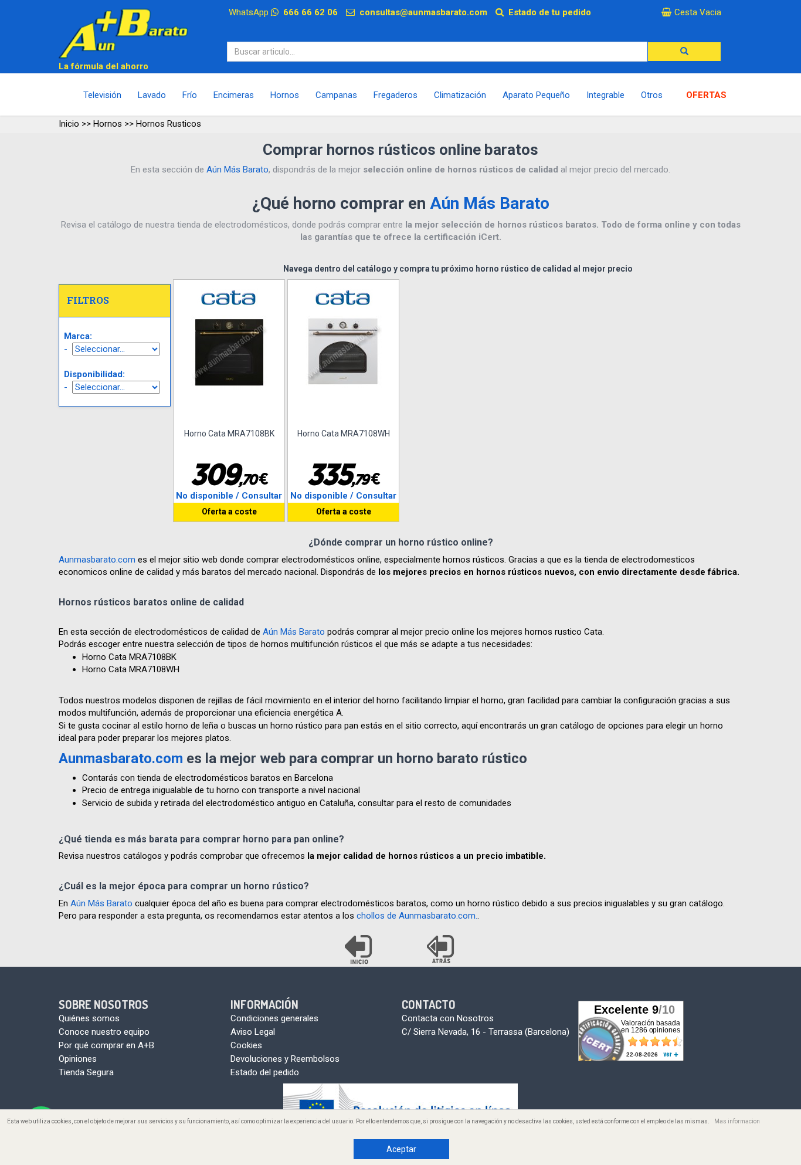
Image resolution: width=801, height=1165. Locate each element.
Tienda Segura (86, 1072)
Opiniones (78, 1059)
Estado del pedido (264, 1072)
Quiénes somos (89, 1018)
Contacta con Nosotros (448, 1018)
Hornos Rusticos (168, 123)
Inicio (69, 123)
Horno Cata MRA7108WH (343, 433)
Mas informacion (737, 1121)
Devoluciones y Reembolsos (285, 1059)
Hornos (107, 123)
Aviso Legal (252, 1032)
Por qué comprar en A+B (106, 1045)
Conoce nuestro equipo (104, 1032)
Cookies (246, 1045)
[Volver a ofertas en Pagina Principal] (359, 949)
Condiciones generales (274, 1018)
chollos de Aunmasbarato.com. (417, 915)
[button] (684, 52)
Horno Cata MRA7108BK (229, 433)
